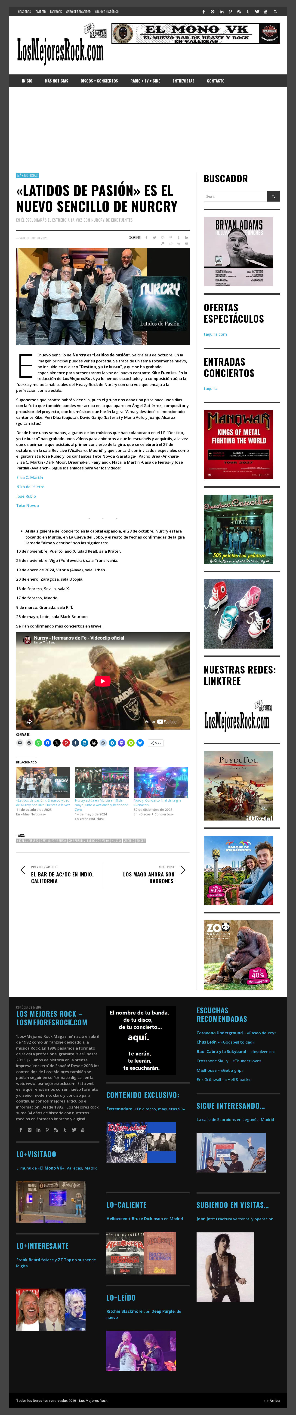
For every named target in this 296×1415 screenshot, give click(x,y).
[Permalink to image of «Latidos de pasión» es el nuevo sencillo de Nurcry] (103, 296)
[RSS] (239, 11)
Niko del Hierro (30, 486)
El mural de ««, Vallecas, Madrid (57, 1168)
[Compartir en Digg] (178, 244)
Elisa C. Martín (29, 477)
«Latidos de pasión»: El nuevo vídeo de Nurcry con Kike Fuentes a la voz (43, 802)
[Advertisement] (148, 130)
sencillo (129, 840)
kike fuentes (76, 840)
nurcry (116, 840)
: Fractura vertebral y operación (235, 1219)
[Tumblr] (248, 11)
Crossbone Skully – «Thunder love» (229, 1060)
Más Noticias (27, 175)
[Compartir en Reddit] (170, 244)
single (141, 840)
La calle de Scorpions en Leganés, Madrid (236, 1119)
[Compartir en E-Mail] (186, 244)
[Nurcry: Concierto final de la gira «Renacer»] (161, 782)
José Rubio (26, 496)
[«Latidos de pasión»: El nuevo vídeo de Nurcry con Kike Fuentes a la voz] (43, 782)
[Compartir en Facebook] (146, 238)
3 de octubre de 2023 (33, 237)
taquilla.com (215, 334)
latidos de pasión (98, 840)
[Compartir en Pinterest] (170, 238)
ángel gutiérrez (28, 840)
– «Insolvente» (236, 1051)
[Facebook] (203, 11)
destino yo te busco (53, 840)
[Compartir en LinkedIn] (186, 238)
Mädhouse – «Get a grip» (220, 1070)
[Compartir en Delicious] (162, 244)
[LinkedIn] (221, 11)
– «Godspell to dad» (226, 1042)
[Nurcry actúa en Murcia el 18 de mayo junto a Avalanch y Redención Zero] (102, 782)
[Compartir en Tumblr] (178, 238)
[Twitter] (257, 11)
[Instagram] (212, 11)
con (128, 1311)
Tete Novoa (27, 505)
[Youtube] (265, 11)
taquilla (211, 388)
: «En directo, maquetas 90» (145, 1109)
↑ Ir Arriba (272, 1400)
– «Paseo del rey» (237, 1032)
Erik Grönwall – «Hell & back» (224, 1079)
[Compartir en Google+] (162, 238)
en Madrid (144, 1218)
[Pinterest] (230, 11)
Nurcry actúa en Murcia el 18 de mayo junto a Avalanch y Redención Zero (102, 805)
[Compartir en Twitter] (154, 238)
